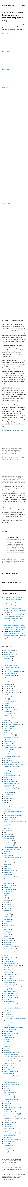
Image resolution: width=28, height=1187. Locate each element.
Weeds (6, 1143)
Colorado (6, 752)
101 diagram (7, 661)
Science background (10, 1033)
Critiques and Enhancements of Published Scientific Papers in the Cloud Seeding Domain (12, 1160)
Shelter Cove (7, 1040)
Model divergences (9, 957)
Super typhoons (20, 561)
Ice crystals (7, 891)
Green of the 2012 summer (11, 857)
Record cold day (8, 1016)
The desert (7, 1103)
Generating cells (8, 841)
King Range (7, 919)
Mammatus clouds (9, 949)
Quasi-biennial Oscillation (11, 1008)
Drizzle (6, 796)
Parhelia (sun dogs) (9, 984)
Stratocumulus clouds (10, 1076)
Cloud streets (7, 750)
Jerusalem (7, 910)
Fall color (6, 826)
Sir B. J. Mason (8, 1044)
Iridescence (7, 900)
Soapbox (6, 1050)
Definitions (13, 561)
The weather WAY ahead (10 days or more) (12, 562)
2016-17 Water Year (9, 665)
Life (5, 927)
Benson (6, 694)
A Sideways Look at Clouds (11, 667)
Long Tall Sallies (8, 940)
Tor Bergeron (8, 1126)
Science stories (8, 1035)
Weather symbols (9, 1141)
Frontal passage (8, 836)
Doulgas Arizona (8, 792)
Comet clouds (8, 754)
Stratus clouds (8, 1078)
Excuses (6, 824)
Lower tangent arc (9, 942)
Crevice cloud (7, 773)
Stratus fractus (8, 1080)
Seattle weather (8, 1037)
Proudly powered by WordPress (17, 1184)
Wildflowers (7, 1145)
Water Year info (8, 1135)
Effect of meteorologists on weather (14, 811)
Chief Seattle (7, 730)
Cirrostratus (7, 739)
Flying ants (7, 830)
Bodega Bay (7, 703)
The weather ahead (9, 1116)
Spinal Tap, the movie (10, 1067)
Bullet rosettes (8, 707)
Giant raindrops (8, 845)
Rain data (6, 1010)
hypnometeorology (9, 889)
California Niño (8, 714)
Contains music (8, 758)
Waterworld (7, 1137)
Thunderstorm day (9, 1124)
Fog (5, 832)
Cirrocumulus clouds (10, 737)
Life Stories (7, 929)
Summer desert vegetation (11, 1084)
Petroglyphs (7, 989)
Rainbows (6, 1014)
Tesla (5, 1101)
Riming (6, 1025)
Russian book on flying (10, 1029)
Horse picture (8, 883)
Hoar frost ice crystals (10, 877)
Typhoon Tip (12, 409)
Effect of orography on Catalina (13, 815)
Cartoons (6, 720)
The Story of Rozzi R (10, 1112)
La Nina (6, 923)
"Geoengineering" (9, 654)
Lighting (6, 932)
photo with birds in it (10, 997)
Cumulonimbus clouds (18, 559)
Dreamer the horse (9, 794)
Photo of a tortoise (9, 993)
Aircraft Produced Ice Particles (12, 671)
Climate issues (8, 743)
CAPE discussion (8, 716)
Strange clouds (8, 1073)
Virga (5, 1131)
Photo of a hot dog (9, 991)
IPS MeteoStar (16, 331)
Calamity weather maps (11, 709)
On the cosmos (8, 976)
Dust (5, 802)
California (6, 711)
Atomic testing (8, 684)
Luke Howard (7, 944)
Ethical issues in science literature (14, 821)
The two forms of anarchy (11, 1114)
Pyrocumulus (7, 1006)
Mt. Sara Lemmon (9, 961)
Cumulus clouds (6, 561)
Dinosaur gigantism (9, 781)
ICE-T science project (10, 896)
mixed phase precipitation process (14, 951)
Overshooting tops (9, 982)
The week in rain (9, 1122)
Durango (6, 800)
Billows (6, 699)
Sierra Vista (7, 1042)
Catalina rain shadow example (12, 724)
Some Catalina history (10, 1052)
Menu (23, 5)
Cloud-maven (8, 6)
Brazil (5, 705)
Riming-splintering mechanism (13, 1027)
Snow (5, 1048)
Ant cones (7, 678)
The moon (7, 1105)
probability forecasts (10, 1004)
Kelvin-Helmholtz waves (11, 917)
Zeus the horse (8, 1150)
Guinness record (8, 862)
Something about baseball (11, 1054)
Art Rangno (7, 558)
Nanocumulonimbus (10, 963)
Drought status (8, 798)
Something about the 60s (11, 1061)
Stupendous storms (9, 1082)
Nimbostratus (8, 968)
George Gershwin (9, 843)
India (5, 898)
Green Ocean (7, 855)
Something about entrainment (13, 1056)
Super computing (9, 1092)
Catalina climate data (10, 722)
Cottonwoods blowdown (11, 766)
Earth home (7, 809)
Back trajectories (9, 690)
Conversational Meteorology (12, 762)
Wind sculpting (8, 1148)
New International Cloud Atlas (13, 965)
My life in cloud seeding (12, 747)
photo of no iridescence (11, 995)
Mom (5, 959)
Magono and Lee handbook (12, 946)
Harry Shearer (8, 872)
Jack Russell (7, 904)
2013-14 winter (8, 663)
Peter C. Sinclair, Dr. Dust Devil (13, 987)
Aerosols (6, 669)
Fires (5, 828)
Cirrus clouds (9, 559)
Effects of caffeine (9, 817)
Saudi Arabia (7, 1031)
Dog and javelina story (10, 783)
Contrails (6, 760)
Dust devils (7, 805)
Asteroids (6, 682)
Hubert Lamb (7, 887)
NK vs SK (6, 970)
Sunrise (6, 1088)
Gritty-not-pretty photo (11, 860)
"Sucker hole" (8, 656)
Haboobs (6, 864)
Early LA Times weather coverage (13, 807)
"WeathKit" (7, 658)
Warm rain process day (10, 1133)
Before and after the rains (11, 692)
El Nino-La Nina (8, 819)
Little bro (6, 936)
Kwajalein (6, 921)
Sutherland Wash (9, 1097)
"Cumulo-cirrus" (9, 652)
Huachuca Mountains (10, 885)
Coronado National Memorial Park (14, 764)
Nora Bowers (7, 972)
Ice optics (6, 893)
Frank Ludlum (8, 834)
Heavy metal (7, 874)
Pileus (5, 999)
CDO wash (7, 728)
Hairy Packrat (8, 868)
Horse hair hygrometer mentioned (14, 879)
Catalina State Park (9, 726)
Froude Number (8, 838)
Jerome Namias (8, 908)
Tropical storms (8, 1128)
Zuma (5, 1152)
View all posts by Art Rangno (17, 552)
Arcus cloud (7, 680)
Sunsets (6, 1090)
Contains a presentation (11, 756)
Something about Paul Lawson (13, 1059)
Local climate (7, 938)
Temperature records (10, 1099)
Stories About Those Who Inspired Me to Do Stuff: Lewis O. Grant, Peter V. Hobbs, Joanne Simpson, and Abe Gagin (13, 1168)
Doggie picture (8, 785)
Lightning (7, 934)
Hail (5, 866)
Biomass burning (9, 701)
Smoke (6, 1046)
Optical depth (8, 978)
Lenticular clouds (9, 925)
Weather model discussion (11, 1139)
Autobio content (8, 686)
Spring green (7, 1069)
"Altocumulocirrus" (9, 650)
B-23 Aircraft (7, 688)
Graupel (6, 853)
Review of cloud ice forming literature (15, 1018)
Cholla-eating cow (9, 733)
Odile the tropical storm (11, 974)
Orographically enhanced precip (13, 980)
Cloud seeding (8, 745)
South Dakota (8, 1063)
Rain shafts (7, 1012)
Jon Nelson (7, 606)
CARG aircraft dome (9, 718)
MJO (5, 955)
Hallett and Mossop (9, 870)
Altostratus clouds (9, 675)
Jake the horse (8, 906)
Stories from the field (10, 1071)
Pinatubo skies (8, 1001)
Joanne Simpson (8, 913)
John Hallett (7, 915)
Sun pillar (6, 1086)
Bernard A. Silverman (10, 697)
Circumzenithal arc (9, 735)
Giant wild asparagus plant (11, 847)
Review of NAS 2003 (9, 1023)
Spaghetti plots (8, 1065)
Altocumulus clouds (9, 673)
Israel (5, 902)
